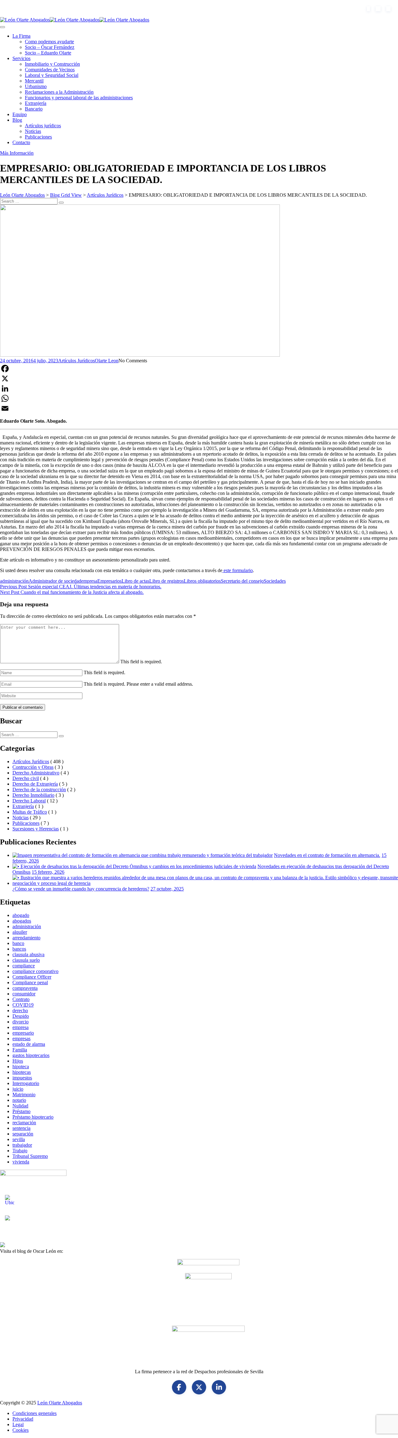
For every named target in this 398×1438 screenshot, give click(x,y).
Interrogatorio (25, 1083)
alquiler (19, 932)
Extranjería (35, 103)
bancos (19, 949)
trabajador (22, 1145)
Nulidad (20, 1105)
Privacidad (22, 1419)
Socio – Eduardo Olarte (48, 52)
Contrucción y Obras (32, 767)
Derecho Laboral (29, 800)
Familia (19, 1049)
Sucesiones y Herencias (35, 828)
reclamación (24, 1122)
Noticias (33, 131)
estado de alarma (28, 1044)
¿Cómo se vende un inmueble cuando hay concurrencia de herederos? (80, 888)
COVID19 (23, 1005)
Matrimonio (23, 1094)
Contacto (21, 142)
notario (19, 1100)
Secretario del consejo (242, 581)
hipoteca (20, 1066)
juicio (17, 1089)
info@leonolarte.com (85, 8)
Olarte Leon (106, 360)
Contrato (21, 999)
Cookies (20, 1430)
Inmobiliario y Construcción (52, 64)
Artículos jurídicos (43, 125)
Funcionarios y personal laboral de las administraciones (79, 97)
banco (18, 943)
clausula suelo (26, 960)
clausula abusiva (28, 954)
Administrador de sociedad (55, 581)
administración (14, 581)
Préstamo (21, 1111)
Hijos (17, 1061)
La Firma (21, 36)
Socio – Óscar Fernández (49, 47)
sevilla (18, 1139)
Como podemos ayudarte (49, 41)
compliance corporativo (35, 971)
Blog (17, 120)
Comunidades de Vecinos (50, 69)
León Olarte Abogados (59, 1402)
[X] (199, 378)
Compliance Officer (31, 977)
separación (22, 1133)
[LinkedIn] (199, 388)
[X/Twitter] (199, 1387)
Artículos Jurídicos (76, 360)
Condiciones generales (34, 1413)
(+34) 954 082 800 (33, 8)
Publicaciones (38, 136)
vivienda (20, 1161)
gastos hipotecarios (30, 1055)
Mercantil (34, 80)
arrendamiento (26, 937)
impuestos (22, 1077)
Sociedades (275, 581)
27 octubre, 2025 (167, 888)
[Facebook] (199, 369)
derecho (20, 1010)
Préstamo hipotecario (32, 1117)
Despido (20, 1016)
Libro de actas (135, 581)
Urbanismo (36, 86)
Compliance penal (30, 982)
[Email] (199, 408)
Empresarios (109, 581)
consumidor (23, 993)
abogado (20, 915)
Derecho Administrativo (35, 772)
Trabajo (19, 1150)
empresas (21, 1038)
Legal (18, 1424)
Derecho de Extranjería (35, 784)
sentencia (21, 1128)
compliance (23, 965)
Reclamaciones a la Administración (59, 92)
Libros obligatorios (202, 581)
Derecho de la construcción (39, 789)
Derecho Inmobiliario (33, 795)
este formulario (237, 570)
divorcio (20, 1021)
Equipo (19, 114)
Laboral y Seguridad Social (51, 75)
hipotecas (21, 1072)
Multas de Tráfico (29, 812)
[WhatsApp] (199, 398)
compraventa (25, 988)
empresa (89, 581)
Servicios (21, 58)
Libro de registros (166, 581)
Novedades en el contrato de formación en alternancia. (327, 855)
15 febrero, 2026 (48, 872)
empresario (23, 1033)
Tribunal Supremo (30, 1156)
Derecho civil (25, 778)
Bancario (34, 108)
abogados (21, 920)
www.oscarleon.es (82, 1251)
